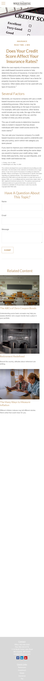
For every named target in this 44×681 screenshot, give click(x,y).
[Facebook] (17, 657)
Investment (22, 670)
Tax (22, 678)
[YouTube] (25, 657)
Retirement (22, 667)
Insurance (22, 676)
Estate (22, 673)
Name (4, 201)
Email (4, 215)
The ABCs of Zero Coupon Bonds (18, 308)
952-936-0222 (25, 644)
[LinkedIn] (21, 657)
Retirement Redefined (12, 356)
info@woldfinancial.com (22, 654)
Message (5, 229)
